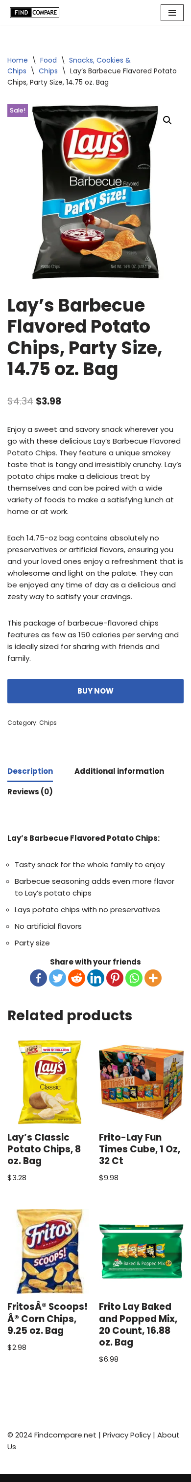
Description (30, 771)
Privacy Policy (127, 1435)
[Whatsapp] (134, 978)
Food (48, 60)
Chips (48, 71)
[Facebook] (38, 978)
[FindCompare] (36, 13)
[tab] (30, 772)
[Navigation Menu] (172, 12)
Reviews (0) (30, 791)
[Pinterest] (114, 978)
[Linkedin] (95, 978)
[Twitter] (57, 978)
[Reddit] (76, 978)
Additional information (119, 771)
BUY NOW (95, 691)
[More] (153, 978)
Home (17, 60)
